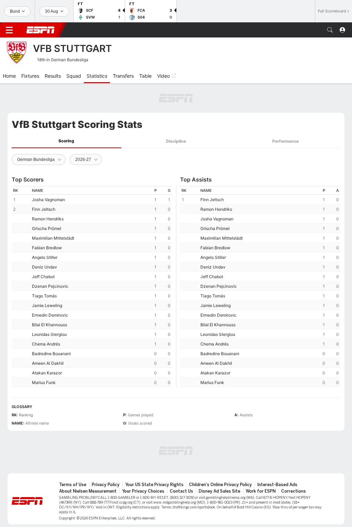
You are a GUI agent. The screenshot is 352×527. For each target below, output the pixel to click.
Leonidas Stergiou (49, 334)
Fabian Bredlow (47, 247)
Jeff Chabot (43, 276)
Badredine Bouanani (51, 353)
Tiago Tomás (44, 295)
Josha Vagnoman (48, 199)
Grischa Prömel (46, 228)
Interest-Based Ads (277, 484)
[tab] (66, 141)
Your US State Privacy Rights (154, 484)
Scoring (66, 140)
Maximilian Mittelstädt (53, 238)
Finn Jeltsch (43, 209)
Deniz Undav (44, 267)
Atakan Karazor (47, 372)
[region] (92, 286)
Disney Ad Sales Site (219, 491)
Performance (285, 141)
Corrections (293, 491)
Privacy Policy (106, 484)
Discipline (176, 141)
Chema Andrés (46, 344)
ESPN (40, 29)
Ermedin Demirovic (50, 315)
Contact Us (181, 491)
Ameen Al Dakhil (48, 363)
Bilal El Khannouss (49, 324)
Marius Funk (44, 382)
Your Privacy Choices (143, 491)
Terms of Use (72, 484)
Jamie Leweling (47, 305)
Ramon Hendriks (48, 218)
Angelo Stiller (44, 257)
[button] (330, 30)
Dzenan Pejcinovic (50, 286)
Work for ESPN (261, 491)
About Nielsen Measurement (88, 491)
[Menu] (9, 29)
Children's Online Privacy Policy (220, 484)
